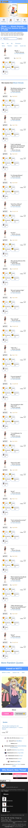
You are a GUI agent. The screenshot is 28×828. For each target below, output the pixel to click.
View (17, 778)
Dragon (22, 738)
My (12, 43)
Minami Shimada (18, 83)
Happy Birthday (14, 747)
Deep (5, 72)
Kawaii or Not (16, 672)
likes (21, 63)
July (3, 796)
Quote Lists (23, 45)
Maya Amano (9, 806)
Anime (10, 21)
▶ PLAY (7, 58)
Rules (10, 820)
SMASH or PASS (6, 672)
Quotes (5, 722)
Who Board (7, 770)
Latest (16, 45)
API (6, 818)
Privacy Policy (4, 820)
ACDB (5, 1)
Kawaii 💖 (8, 713)
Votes (23, 672)
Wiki (8, 818)
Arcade (24, 21)
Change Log (18, 818)
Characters (17, 21)
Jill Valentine (9, 800)
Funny (11, 63)
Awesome (15, 67)
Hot (7, 43)
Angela (8, 811)
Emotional (6, 67)
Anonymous (18, 774)
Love (4, 63)
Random (10, 45)
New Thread (20, 770)
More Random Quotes (12, 663)
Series (3, 45)
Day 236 (4, 807)
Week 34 (4, 802)
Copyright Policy (9, 826)
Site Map (12, 818)
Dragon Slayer (17, 764)
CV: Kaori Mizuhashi (19, 53)
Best (3, 43)
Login (2, 791)
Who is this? (19, 776)
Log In (10, 1)
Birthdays (3, 21)
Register (6, 791)
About (2, 818)
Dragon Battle (20, 752)
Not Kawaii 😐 (20, 713)
